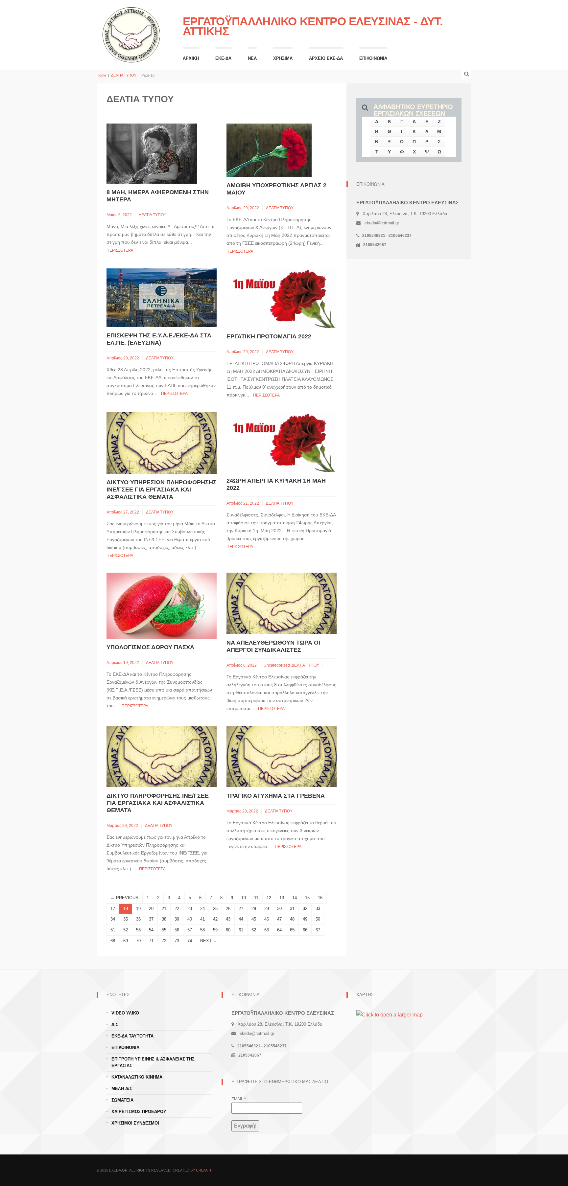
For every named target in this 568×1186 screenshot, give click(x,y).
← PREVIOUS (124, 897)
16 (320, 897)
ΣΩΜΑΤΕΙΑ (122, 1100)
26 (228, 908)
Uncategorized (277, 665)
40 (189, 919)
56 (177, 929)
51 (112, 929)
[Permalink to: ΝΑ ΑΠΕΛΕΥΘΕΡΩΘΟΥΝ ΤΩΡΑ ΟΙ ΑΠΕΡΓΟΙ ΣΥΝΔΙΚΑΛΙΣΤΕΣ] (281, 603)
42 (215, 919)
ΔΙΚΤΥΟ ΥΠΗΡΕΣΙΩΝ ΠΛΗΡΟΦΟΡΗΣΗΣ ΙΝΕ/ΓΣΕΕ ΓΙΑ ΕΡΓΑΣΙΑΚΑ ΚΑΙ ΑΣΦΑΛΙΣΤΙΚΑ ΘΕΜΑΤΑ (161, 489)
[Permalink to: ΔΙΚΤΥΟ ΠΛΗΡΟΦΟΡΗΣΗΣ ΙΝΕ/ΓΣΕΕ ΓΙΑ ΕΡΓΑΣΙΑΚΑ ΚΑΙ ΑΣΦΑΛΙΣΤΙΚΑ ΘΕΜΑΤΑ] (161, 756)
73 (177, 940)
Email (238, 1099)
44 (241, 919)
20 (151, 908)
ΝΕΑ (252, 58)
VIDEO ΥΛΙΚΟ (125, 1013)
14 (294, 897)
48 (292, 919)
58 (202, 929)
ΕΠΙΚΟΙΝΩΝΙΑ (373, 58)
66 (305, 929)
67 (318, 929)
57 (189, 929)
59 (215, 929)
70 (138, 940)
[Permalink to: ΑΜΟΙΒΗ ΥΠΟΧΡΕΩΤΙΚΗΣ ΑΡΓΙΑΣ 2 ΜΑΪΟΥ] (269, 149)
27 (241, 908)
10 (243, 897)
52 (125, 929)
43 (228, 919)
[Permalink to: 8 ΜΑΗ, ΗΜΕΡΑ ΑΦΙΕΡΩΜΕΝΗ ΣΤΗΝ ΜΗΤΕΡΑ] (151, 153)
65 (292, 929)
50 (318, 919)
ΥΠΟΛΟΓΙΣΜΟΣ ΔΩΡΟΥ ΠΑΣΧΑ (150, 647)
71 (151, 940)
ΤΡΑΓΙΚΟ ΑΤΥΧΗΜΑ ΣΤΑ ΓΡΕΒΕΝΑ (275, 795)
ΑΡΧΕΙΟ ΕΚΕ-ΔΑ (326, 58)
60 (228, 929)
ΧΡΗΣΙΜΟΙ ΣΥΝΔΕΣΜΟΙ (135, 1123)
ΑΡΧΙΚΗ (191, 58)
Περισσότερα (119, 250)
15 (307, 897)
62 (253, 929)
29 (266, 908)
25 (215, 908)
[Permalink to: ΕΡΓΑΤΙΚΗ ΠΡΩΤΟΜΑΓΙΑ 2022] (281, 298)
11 (256, 897)
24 (202, 908)
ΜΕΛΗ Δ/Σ (121, 1088)
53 (138, 929)
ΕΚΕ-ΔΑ (223, 58)
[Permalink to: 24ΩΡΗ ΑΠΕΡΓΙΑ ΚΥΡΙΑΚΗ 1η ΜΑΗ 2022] (281, 442)
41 (202, 919)
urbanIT (204, 1170)
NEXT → (208, 940)
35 (125, 919)
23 (189, 908)
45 (253, 919)
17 (112, 908)
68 (112, 940)
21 (164, 908)
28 (253, 908)
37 (151, 919)
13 (281, 897)
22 (177, 908)
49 (305, 919)
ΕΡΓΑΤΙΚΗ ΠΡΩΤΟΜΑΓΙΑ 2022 (268, 336)
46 (266, 919)
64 (279, 929)
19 (138, 908)
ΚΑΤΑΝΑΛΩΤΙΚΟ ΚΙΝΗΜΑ (136, 1077)
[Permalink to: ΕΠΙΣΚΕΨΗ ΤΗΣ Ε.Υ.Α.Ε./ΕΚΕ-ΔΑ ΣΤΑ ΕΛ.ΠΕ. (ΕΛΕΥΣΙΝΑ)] (161, 297)
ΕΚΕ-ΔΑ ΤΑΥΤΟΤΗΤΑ (132, 1036)
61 (241, 929)
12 (269, 897)
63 (266, 929)
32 (305, 908)
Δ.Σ (114, 1024)
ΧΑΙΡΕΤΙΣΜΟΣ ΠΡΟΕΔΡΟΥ (138, 1111)
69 (125, 940)
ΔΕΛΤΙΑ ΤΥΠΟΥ (123, 75)
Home (101, 75)
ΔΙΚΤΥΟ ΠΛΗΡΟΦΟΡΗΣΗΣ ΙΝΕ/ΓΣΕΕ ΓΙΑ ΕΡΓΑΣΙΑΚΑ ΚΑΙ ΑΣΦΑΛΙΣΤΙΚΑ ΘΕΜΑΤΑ (157, 802)
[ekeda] (131, 34)
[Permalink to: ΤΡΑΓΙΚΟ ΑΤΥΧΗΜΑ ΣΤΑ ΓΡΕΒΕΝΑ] (281, 756)
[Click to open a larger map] (389, 1014)
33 (318, 908)
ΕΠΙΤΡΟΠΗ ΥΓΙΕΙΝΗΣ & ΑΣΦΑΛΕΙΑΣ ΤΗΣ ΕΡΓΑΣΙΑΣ (153, 1062)
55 (164, 929)
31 (292, 908)
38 (164, 919)
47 (279, 919)
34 (112, 919)
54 (151, 929)
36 (138, 919)
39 (177, 919)
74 (189, 940)
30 (279, 908)
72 (164, 940)
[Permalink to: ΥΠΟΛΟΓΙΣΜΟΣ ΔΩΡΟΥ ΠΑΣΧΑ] (161, 605)
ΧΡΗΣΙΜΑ (283, 58)
